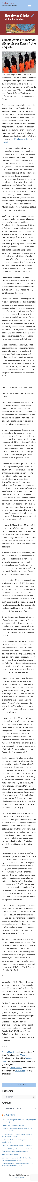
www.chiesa (20, 1071)
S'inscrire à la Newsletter (19, 1085)
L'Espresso (24, 1055)
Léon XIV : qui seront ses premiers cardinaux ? (17, 1145)
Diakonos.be (8, 3)
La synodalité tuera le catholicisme (13, 1125)
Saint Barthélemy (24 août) (10, 1154)
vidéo (22, 151)
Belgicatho (9, 1114)
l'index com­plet (16, 1067)
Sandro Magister (9, 1052)
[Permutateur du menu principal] (29, 5)
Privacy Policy (19, 1177)
